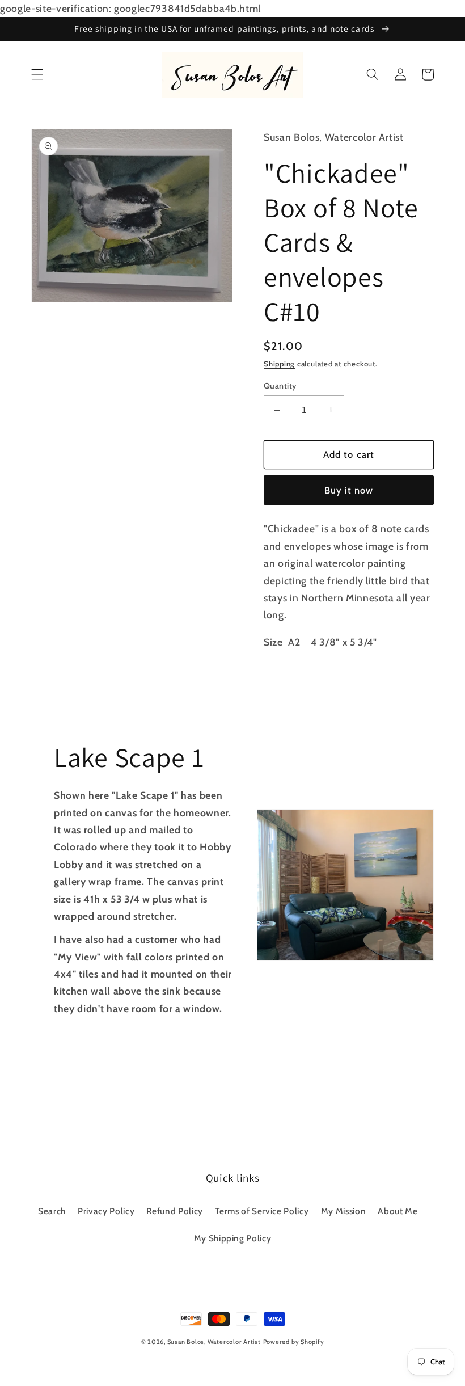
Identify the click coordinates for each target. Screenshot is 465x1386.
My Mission (343, 1211)
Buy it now (349, 490)
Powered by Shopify (293, 1342)
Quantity (280, 386)
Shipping (279, 363)
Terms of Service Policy (261, 1211)
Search (52, 1211)
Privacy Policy (106, 1211)
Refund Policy (174, 1211)
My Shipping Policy (233, 1238)
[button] (37, 74)
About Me (397, 1211)
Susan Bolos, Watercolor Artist (214, 1342)
